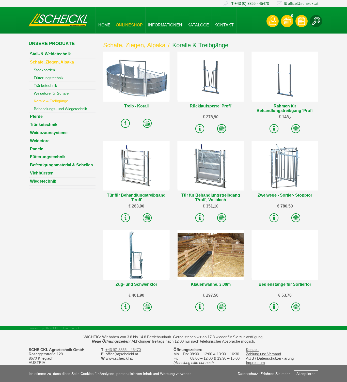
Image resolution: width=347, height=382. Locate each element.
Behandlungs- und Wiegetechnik (60, 109)
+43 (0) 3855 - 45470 (250, 4)
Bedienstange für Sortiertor (285, 284)
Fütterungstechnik (49, 78)
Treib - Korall (136, 106)
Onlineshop (129, 25)
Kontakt (224, 25)
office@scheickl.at (301, 4)
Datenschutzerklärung (275, 358)
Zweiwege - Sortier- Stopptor (285, 195)
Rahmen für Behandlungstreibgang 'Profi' (285, 108)
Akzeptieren (306, 374)
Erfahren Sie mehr (275, 374)
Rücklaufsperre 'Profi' (211, 106)
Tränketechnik (45, 85)
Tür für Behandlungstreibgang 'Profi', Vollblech (210, 197)
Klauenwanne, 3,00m (211, 284)
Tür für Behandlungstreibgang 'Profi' (136, 197)
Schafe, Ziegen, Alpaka (134, 45)
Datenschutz (248, 374)
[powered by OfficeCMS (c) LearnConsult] (173, 328)
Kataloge (198, 25)
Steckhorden (44, 70)
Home (104, 25)
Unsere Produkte (52, 43)
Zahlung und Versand (263, 354)
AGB (250, 358)
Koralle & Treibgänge (200, 45)
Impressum (255, 363)
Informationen (165, 25)
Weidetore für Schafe (51, 93)
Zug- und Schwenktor (136, 284)
